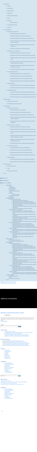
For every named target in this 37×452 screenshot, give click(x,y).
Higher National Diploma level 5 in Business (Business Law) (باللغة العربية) (23, 55)
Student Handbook (14, 22)
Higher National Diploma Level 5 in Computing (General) (20, 73)
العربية (5, 173)
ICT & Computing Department (12, 71)
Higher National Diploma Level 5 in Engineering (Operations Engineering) (23, 96)
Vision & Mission (10, 8)
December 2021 (8, 358)
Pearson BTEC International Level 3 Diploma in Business (20, 48)
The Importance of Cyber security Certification (13, 333)
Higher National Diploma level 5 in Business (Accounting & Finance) (22, 38)
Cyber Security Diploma (9, 364)
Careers (8, 18)
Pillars (8, 168)
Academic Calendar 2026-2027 (12, 15)
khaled (4, 340)
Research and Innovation (11, 165)
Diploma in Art (7, 366)
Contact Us (9, 27)
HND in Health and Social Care (12, 101)
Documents (9, 20)
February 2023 (7, 355)
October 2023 (7, 350)
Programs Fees (10, 13)
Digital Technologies (11, 83)
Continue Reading (4, 321)
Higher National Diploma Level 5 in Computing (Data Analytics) (21, 76)
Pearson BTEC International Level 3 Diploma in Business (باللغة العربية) (22, 69)
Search (2, 324)
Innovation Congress (7, 164)
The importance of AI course (10, 331)
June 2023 (7, 352)
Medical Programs (7, 99)
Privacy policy (4, 437)
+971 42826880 (26, 414)
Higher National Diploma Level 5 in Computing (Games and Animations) (23, 87)
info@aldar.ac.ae (5, 180)
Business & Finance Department (12, 31)
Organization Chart (10, 10)
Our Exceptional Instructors (12, 24)
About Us (9, 5)
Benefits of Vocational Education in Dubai (12, 312)
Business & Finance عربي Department (13, 50)
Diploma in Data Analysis (9, 367)
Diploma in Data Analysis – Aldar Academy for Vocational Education (17, 334)
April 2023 (7, 354)
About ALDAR (6, 4)
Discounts (7, 369)
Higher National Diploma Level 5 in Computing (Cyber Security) (21, 78)
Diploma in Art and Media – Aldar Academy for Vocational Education (17, 336)
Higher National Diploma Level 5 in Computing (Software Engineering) (23, 80)
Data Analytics (7, 365)
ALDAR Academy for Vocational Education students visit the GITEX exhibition (19, 332)
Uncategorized (7, 371)
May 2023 (6, 353)
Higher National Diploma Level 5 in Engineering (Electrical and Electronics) (23, 94)
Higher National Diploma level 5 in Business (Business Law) (21, 35)
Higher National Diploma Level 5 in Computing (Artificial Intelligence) (23, 85)
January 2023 (7, 357)
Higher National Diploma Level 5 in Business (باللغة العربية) (20, 52)
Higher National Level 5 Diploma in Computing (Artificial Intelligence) (23, 159)
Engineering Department (11, 90)
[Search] (19, 375)
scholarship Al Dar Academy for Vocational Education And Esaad (18, 343)
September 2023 (8, 351)
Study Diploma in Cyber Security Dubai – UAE (15, 340)
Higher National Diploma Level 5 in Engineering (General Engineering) (23, 92)
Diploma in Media (8, 368)
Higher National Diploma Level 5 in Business (18, 33)
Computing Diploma (8, 363)
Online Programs (7, 106)
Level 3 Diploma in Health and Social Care (14, 103)
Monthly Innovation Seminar (12, 170)
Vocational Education (8, 29)
